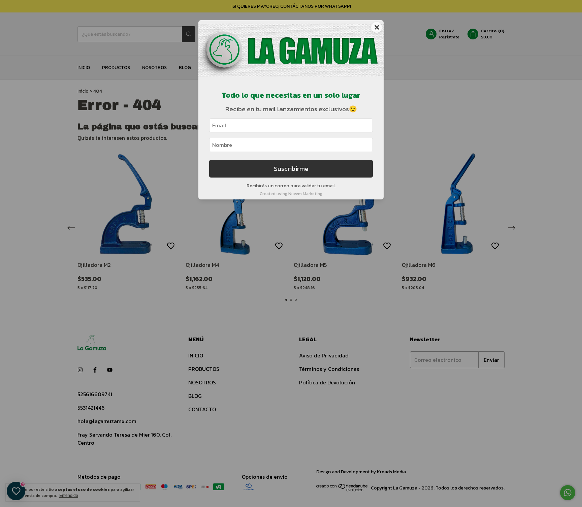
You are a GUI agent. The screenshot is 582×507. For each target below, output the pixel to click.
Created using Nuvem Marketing (291, 193)
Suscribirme (291, 168)
